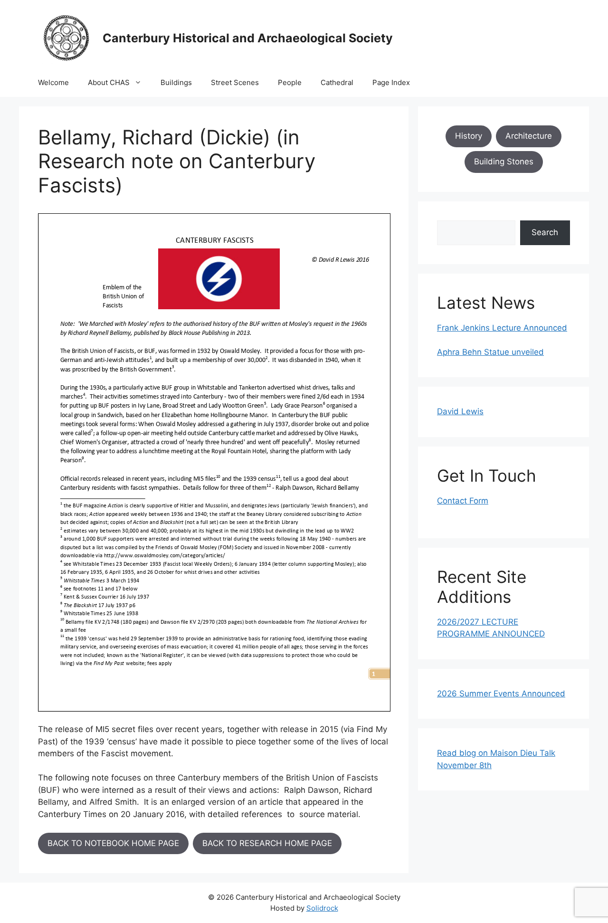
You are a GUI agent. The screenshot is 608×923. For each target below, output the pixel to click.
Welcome (53, 82)
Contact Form (462, 500)
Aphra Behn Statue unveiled (490, 352)
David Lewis (460, 411)
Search (545, 232)
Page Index (391, 82)
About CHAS (109, 82)
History (468, 136)
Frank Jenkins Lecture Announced (502, 328)
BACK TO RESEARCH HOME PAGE (267, 843)
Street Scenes (235, 82)
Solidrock (322, 908)
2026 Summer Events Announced (501, 693)
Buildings (176, 82)
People (290, 82)
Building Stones (503, 161)
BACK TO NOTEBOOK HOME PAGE (113, 843)
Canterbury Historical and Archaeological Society (248, 38)
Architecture (528, 136)
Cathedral (337, 82)
